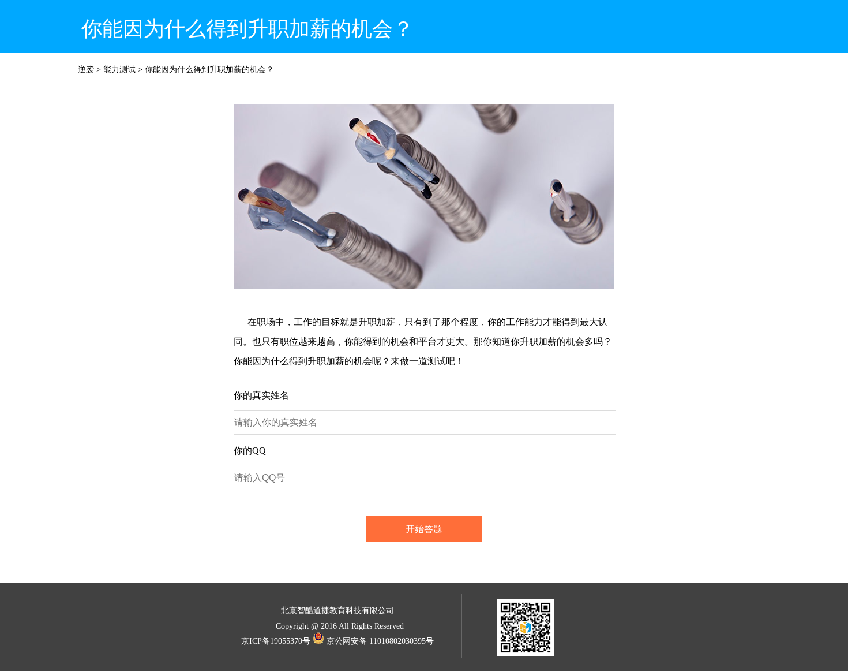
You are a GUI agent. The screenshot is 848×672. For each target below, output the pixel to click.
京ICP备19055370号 (275, 641)
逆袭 (86, 69)
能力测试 (119, 69)
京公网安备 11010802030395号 (380, 641)
